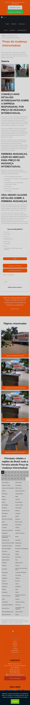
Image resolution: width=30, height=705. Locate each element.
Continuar (15, 701)
